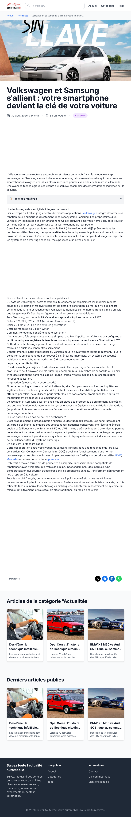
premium (53, 459)
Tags (121, 5)
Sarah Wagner (58, 115)
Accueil (92, 5)
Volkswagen (89, 213)
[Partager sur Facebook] (105, 579)
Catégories (108, 5)
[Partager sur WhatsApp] (119, 579)
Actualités (23, 15)
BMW (118, 455)
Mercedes (13, 459)
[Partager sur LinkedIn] (112, 579)
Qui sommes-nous (99, 776)
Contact (93, 771)
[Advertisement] (65, 145)
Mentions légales (99, 781)
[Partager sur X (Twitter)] (98, 579)
